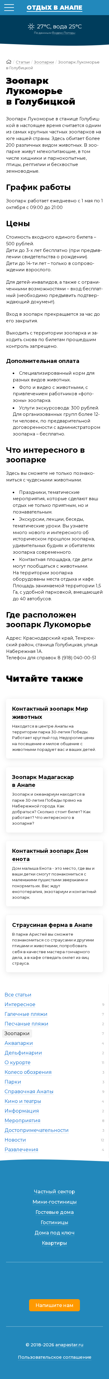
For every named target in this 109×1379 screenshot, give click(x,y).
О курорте (18, 1062)
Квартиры (54, 1243)
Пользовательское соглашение (54, 1357)
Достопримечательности (37, 1130)
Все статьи (18, 995)
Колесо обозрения (28, 1072)
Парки (13, 1082)
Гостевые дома (54, 1212)
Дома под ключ (54, 1233)
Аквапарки (19, 1043)
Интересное (20, 1004)
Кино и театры (23, 1101)
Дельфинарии (23, 1053)
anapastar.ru (69, 1345)
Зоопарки (17, 1033)
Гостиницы (54, 1222)
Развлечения (21, 1149)
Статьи (23, 62)
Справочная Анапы (29, 1091)
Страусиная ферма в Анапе (52, 925)
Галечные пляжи (26, 1014)
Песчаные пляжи (26, 1024)
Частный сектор (54, 1192)
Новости (15, 1140)
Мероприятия (23, 1120)
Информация (22, 1111)
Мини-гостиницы (54, 1202)
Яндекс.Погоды (63, 32)
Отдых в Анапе (54, 7)
